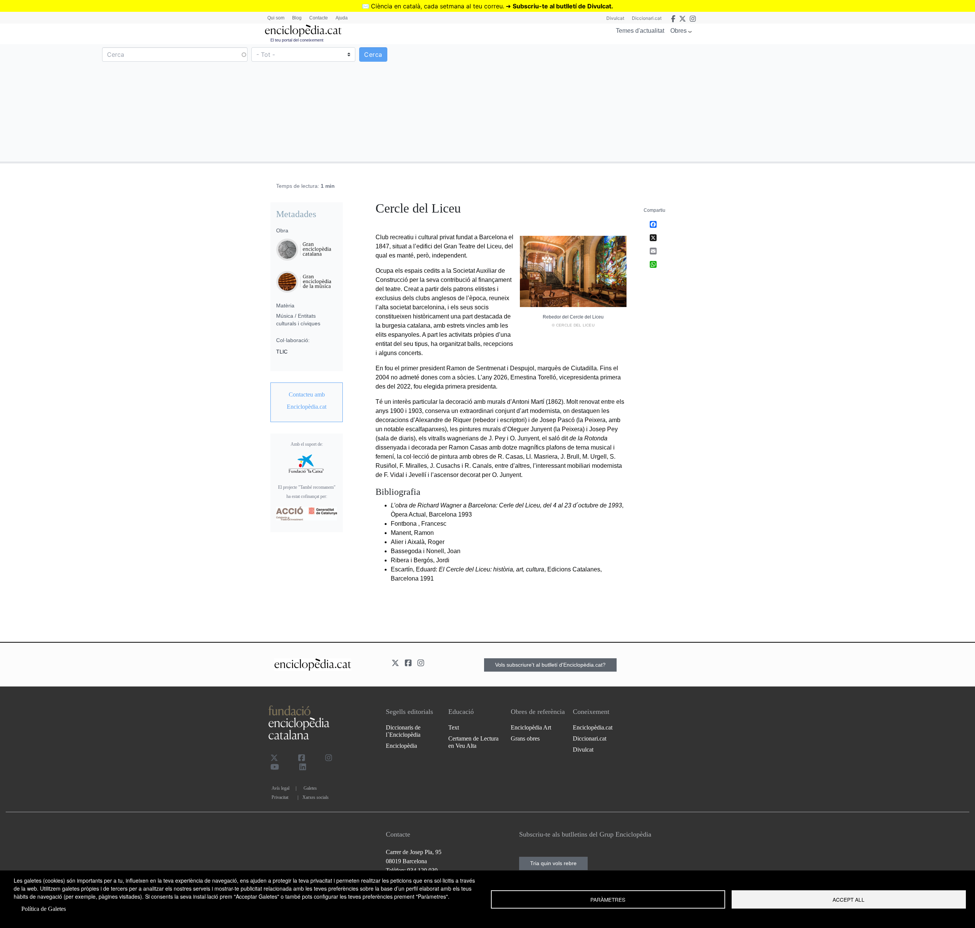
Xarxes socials (315, 797)
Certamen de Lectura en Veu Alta (473, 742)
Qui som (276, 18)
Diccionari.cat (647, 18)
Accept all (849, 899)
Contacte (318, 18)
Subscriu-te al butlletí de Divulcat (562, 6)
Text (453, 727)
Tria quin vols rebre (553, 863)
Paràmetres (607, 899)
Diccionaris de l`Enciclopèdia (403, 731)
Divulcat (615, 18)
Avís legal (280, 788)
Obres (678, 30)
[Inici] (303, 30)
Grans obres (525, 738)
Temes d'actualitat (640, 30)
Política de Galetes (43, 909)
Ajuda (342, 18)
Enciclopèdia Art (531, 727)
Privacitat (280, 797)
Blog (297, 18)
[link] (307, 401)
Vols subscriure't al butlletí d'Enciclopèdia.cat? (550, 665)
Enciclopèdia (401, 745)
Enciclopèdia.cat (592, 727)
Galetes (310, 788)
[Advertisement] (730, 102)
